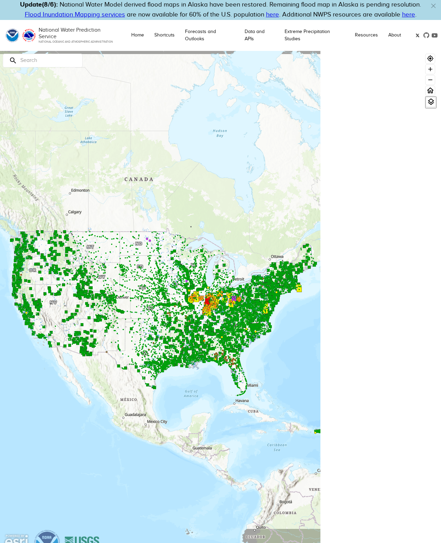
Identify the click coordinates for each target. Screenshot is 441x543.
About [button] (394, 35)
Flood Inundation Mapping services (75, 15)
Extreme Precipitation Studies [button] (307, 35)
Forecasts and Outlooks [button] (200, 35)
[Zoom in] (430, 69)
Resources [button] (366, 35)
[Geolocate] (430, 59)
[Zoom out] (430, 80)
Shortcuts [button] (164, 35)
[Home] (430, 91)
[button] (433, 5)
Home (137, 35)
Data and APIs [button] (255, 35)
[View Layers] (431, 102)
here (272, 15)
